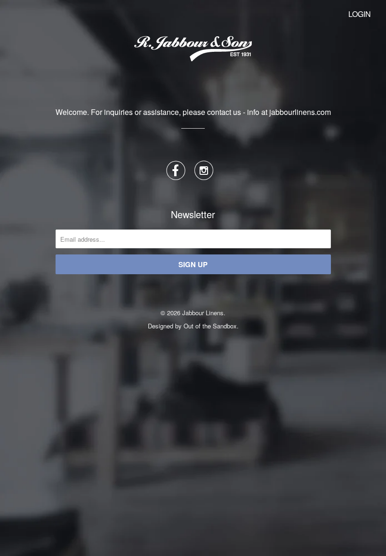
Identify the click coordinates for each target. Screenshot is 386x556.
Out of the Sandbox (210, 325)
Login (359, 13)
